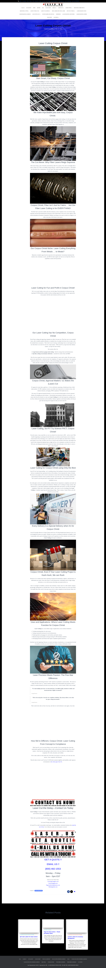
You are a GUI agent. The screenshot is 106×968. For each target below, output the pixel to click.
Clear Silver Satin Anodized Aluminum (32, 962)
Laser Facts (43, 1)
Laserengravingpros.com (53, 881)
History (31, 1)
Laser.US (24, 959)
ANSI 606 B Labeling (47, 929)
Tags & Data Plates (38, 890)
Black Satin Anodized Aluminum (58, 959)
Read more (29, 945)
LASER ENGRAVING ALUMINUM (25, 14)
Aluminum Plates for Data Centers (27, 934)
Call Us (20, 1)
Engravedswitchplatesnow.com (53, 885)
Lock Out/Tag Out (36, 14)
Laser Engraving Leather (81, 14)
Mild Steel (44, 962)
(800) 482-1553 (53, 869)
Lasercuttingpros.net (53, 883)
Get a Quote (30, 959)
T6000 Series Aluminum (71, 962)
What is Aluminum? (46, 959)
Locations (56, 17)
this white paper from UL (56, 761)
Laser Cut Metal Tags (68, 1)
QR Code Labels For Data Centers (29, 936)
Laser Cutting (48, 1)
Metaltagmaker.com (53, 886)
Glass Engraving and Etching (68, 14)
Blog (68, 959)
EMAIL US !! (53, 864)
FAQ (33, 1)
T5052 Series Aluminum (60, 962)
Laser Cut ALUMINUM (75, 1)
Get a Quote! (24, 1)
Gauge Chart (37, 1)
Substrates (58, 14)
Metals (40, 1)
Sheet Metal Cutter (61, 1)
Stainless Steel (51, 962)
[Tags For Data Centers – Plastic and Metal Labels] (53, 922)
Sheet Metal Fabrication (54, 1)
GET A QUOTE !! (53, 859)
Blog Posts (49, 17)
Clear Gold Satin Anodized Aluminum (79, 959)
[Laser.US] (53, 4)
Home (28, 1)
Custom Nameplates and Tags (48, 14)
